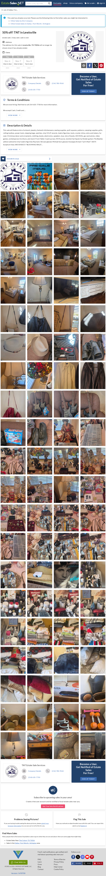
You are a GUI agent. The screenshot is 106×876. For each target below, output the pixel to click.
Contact (40, 869)
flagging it (83, 826)
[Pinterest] (92, 857)
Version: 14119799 (18, 873)
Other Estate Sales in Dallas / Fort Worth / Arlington (30, 24)
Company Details (34, 83)
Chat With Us (19, 862)
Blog (39, 867)
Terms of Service (59, 859)
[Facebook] (73, 857)
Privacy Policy (59, 862)
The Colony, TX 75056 (27, 840)
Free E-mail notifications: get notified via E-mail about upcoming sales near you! (53, 853)
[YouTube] (87, 857)
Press (56, 864)
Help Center (58, 867)
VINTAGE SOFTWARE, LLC (23, 866)
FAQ (39, 859)
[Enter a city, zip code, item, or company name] (49, 4)
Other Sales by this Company (22, 21)
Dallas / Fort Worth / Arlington (26, 843)
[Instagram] (83, 857)
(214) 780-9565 (58, 83)
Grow (40, 864)
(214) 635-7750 (34, 90)
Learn (40, 862)
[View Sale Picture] (13, 176)
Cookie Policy (59, 869)
